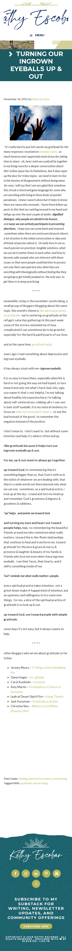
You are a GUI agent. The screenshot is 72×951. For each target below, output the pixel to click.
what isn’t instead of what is (33, 412)
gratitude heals (42, 344)
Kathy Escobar (36, 16)
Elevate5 (29, 941)
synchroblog (59, 778)
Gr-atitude (37, 677)
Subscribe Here (36, 926)
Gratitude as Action (45, 701)
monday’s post (48, 151)
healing (23, 778)
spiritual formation (39, 778)
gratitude (26, 783)
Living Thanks (54, 696)
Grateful (39, 682)
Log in (44, 941)
